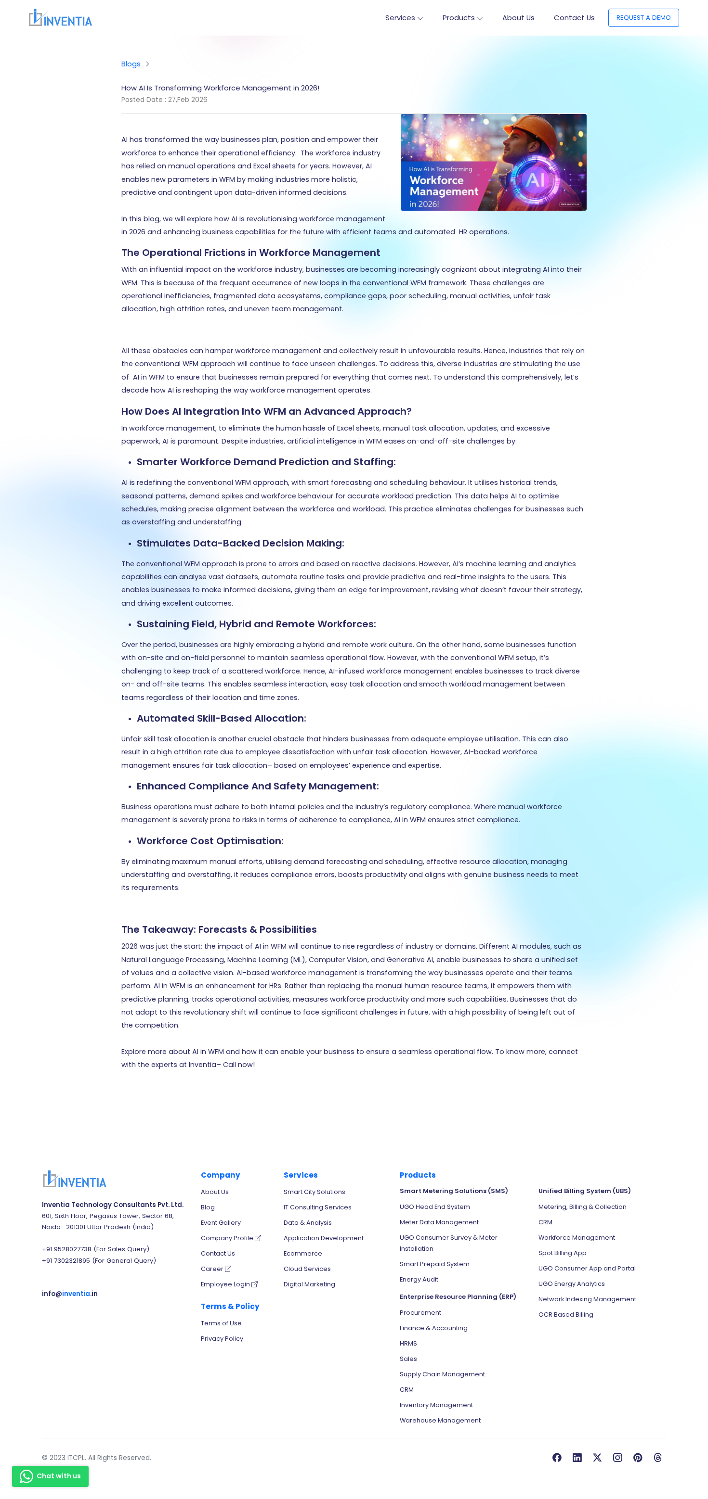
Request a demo (643, 17)
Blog (208, 1207)
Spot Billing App (562, 1253)
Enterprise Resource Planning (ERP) (458, 1296)
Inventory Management (436, 1405)
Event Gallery (221, 1223)
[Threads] (658, 1458)
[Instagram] (617, 1458)
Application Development (324, 1238)
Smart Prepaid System (435, 1264)
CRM (407, 1389)
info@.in (70, 1293)
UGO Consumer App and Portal (587, 1268)
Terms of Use (221, 1323)
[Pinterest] (637, 1458)
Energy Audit (419, 1279)
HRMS (408, 1343)
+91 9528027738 (67, 1249)
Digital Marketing (309, 1284)
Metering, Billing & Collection (582, 1207)
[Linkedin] (577, 1458)
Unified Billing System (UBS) (584, 1190)
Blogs (131, 64)
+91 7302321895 (66, 1260)
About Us (518, 18)
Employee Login (226, 1284)
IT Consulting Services (318, 1207)
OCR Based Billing (565, 1314)
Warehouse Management (440, 1420)
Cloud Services (307, 1269)
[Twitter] (597, 1458)
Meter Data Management (439, 1222)
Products (459, 18)
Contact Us (574, 18)
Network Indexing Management (587, 1299)
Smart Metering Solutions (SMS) (454, 1190)
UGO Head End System (435, 1207)
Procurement (420, 1312)
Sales (408, 1359)
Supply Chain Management (442, 1374)
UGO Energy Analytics (571, 1284)
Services (400, 18)
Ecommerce (303, 1253)
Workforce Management (576, 1237)
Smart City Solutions (314, 1192)
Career (213, 1269)
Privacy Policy (222, 1338)
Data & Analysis (308, 1223)
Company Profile (228, 1238)
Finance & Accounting (434, 1328)
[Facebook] (557, 1458)
